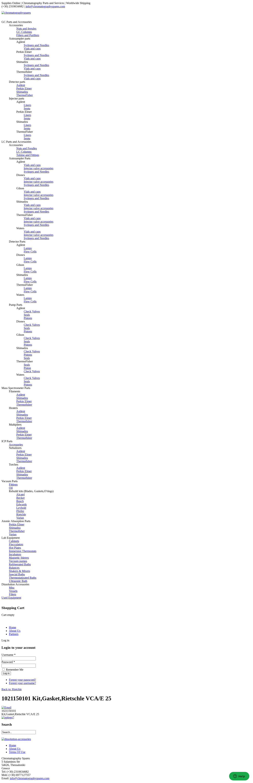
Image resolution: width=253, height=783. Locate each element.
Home (12, 627)
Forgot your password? (22, 679)
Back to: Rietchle (11, 689)
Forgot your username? (22, 683)
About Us (14, 630)
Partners (13, 634)
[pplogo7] (7, 717)
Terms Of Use (17, 752)
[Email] (6, 707)
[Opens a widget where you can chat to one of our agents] (239, 776)
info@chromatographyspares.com (45, 6)
